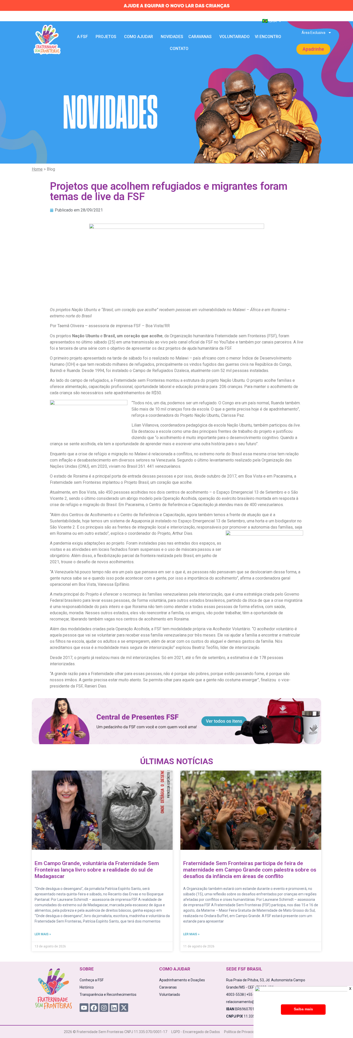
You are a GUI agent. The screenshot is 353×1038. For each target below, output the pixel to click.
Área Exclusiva (313, 33)
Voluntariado (234, 36)
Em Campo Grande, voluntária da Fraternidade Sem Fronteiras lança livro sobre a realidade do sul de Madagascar (97, 869)
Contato (179, 48)
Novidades (172, 36)
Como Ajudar (138, 36)
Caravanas (200, 36)
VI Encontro (268, 36)
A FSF (82, 36)
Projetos (106, 36)
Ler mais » (43, 934)
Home (37, 169)
